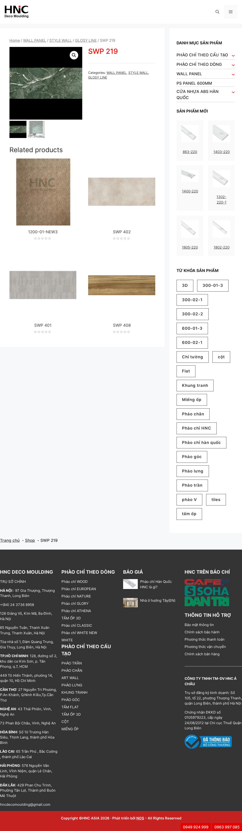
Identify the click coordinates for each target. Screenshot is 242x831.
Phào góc (192, 456)
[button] (217, 12)
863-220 (190, 152)
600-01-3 (192, 328)
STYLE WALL (60, 40)
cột (221, 357)
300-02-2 (192, 314)
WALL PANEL (34, 40)
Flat (186, 371)
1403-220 (221, 152)
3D (185, 285)
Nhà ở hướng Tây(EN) (157, 600)
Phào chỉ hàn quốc (201, 442)
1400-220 (190, 191)
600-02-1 (192, 342)
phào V (189, 499)
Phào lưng (192, 471)
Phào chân (193, 414)
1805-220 (190, 247)
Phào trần (192, 485)
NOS (140, 818)
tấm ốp (189, 513)
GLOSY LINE (86, 40)
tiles (216, 499)
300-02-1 (192, 299)
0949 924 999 (195, 827)
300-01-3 (213, 285)
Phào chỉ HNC (196, 428)
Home (14, 40)
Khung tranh (195, 385)
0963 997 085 (227, 827)
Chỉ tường (192, 357)
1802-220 (221, 247)
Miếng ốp (192, 399)
